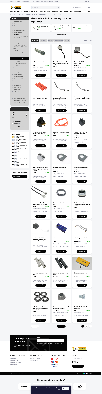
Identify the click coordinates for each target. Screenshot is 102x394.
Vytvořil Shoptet (80, 373)
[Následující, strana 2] (86, 326)
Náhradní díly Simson (18, 32)
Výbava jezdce (16, 93)
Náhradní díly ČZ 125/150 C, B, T (20, 72)
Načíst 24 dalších (61, 326)
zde (59, 389)
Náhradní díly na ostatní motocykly (20, 80)
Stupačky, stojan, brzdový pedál (20, 63)
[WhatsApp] (77, 362)
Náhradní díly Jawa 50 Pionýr (19, 25)
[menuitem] (16, 11)
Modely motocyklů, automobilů (19, 102)
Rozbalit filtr (19, 126)
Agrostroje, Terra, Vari (18, 21)
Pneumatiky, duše (17, 89)
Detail (82, 145)
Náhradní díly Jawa (17, 28)
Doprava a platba (53, 1)
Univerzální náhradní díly (18, 83)
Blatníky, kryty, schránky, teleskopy (21, 52)
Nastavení (36, 391)
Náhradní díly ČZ (17, 34)
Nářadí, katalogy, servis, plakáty (19, 98)
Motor (15, 48)
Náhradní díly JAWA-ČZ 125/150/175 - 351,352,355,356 (21, 37)
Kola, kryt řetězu (17, 61)
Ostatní (15, 70)
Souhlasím (65, 388)
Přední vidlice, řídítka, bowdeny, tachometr (20, 59)
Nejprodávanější (59, 40)
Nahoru (35, 326)
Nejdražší (50, 40)
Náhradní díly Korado (18, 74)
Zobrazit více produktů (61, 34)
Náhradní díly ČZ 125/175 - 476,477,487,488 (19, 40)
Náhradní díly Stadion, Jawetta (19, 30)
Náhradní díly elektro (17, 85)
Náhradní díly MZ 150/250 (18, 76)
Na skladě (16, 123)
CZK (88, 1)
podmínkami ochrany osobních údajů (55, 343)
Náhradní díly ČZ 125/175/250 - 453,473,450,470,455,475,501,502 (20, 46)
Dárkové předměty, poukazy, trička (20, 100)
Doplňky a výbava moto (18, 91)
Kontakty (47, 1)
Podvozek (16, 50)
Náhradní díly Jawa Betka (18, 78)
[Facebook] (73, 362)
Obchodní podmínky (25, 1)
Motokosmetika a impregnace (19, 96)
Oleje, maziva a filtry (17, 87)
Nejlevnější (43, 40)
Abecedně (67, 40)
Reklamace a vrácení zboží (15, 1)
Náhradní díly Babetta (18, 23)
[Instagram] (75, 362)
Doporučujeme (35, 40)
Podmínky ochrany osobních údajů (37, 1)
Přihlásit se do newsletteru (43, 347)
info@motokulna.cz (78, 358)
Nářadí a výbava (17, 65)
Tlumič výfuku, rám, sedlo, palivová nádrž (21, 55)
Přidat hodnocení (16, 176)
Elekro (15, 67)
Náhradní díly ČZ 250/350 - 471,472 (20, 43)
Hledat (59, 7)
